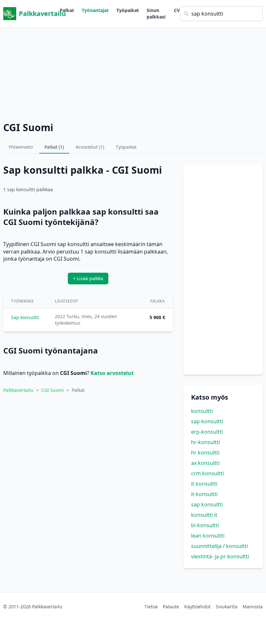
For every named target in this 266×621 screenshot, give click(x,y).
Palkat (67, 10)
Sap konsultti (25, 317)
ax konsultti (205, 462)
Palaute (171, 606)
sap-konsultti (207, 421)
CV (177, 10)
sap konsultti (207, 504)
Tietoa (151, 606)
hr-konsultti (205, 442)
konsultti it (204, 514)
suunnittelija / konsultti (219, 546)
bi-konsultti (205, 525)
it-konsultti (204, 494)
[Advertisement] (133, 73)
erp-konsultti (207, 431)
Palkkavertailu (39, 13)
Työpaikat (127, 10)
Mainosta (253, 606)
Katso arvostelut (112, 373)
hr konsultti (205, 452)
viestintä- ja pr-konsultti (220, 556)
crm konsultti (207, 473)
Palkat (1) (54, 147)
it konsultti (204, 483)
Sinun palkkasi (156, 13)
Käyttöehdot (197, 606)
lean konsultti (207, 535)
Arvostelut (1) (90, 147)
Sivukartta (226, 606)
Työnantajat (95, 10)
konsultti (202, 411)
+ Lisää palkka (88, 278)
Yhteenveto (20, 147)
